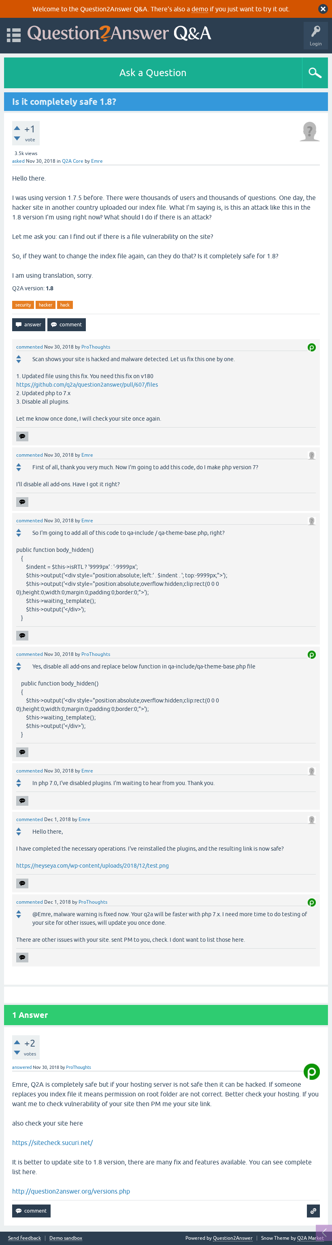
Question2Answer (233, 1238)
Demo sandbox (65, 1238)
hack (65, 304)
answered (22, 1067)
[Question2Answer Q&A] (119, 32)
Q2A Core (72, 161)
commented (29, 347)
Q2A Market (310, 1238)
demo (200, 9)
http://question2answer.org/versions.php (71, 1191)
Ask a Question (153, 72)
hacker (45, 304)
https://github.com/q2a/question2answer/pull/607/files (87, 384)
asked (18, 161)
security (23, 304)
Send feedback (24, 1238)
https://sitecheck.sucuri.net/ (52, 1142)
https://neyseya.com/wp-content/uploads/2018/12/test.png (92, 865)
